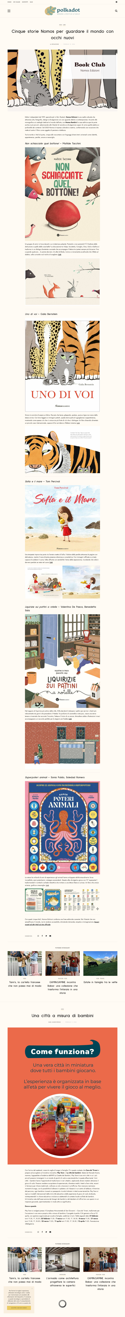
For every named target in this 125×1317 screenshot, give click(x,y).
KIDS (60, 25)
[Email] (50, 936)
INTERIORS (62, 1274)
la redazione (54, 44)
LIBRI (64, 25)
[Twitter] (46, 936)
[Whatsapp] (38, 936)
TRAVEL (102, 978)
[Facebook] (42, 936)
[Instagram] (116, 2)
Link (78, 423)
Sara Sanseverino (54, 1022)
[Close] (32, 1288)
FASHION (60, 978)
